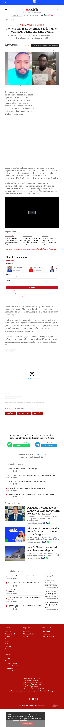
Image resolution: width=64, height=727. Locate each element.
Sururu (25, 636)
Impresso (26, 628)
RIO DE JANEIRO (24, 413)
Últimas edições (28, 634)
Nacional (8, 631)
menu (4, 2)
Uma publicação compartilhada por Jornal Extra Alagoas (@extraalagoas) (25, 402)
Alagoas (8, 636)
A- (23, 46)
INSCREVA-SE (21, 446)
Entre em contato (11, 663)
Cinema (7, 658)
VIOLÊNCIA (10, 413)
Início (6, 20)
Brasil (12, 20)
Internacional (10, 634)
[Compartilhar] (28, 45)
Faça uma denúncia (11, 666)
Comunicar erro (10, 668)
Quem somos (46, 634)
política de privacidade (19, 720)
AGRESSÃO (37, 413)
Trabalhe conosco (48, 636)
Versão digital (28, 631)
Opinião (8, 646)
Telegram (53, 249)
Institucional (46, 628)
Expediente (46, 631)
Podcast (8, 644)
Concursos (8, 649)
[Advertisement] (32, 155)
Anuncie (8, 661)
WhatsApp (41, 249)
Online (7, 628)
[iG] (34, 1)
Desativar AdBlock (11, 671)
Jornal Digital (16, 15)
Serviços (8, 655)
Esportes (8, 639)
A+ (26, 46)
